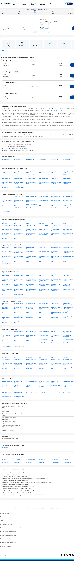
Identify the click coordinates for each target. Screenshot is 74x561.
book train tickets (8, 108)
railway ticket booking (21, 134)
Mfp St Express (8, 72)
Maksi (60, 65)
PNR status (37, 110)
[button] (47, 28)
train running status (54, 110)
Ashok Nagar (6, 65)
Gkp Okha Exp (8, 61)
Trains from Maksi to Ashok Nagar (10, 438)
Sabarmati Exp (8, 83)
